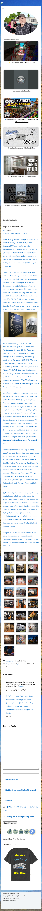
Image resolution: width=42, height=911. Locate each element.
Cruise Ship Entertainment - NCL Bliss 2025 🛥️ (21, 148)
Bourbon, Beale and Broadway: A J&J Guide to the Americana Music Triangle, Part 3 (20, 684)
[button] (9, 556)
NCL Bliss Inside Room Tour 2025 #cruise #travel (22, 176)
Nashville (14, 664)
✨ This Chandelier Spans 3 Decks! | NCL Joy (22, 62)
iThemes (16, 898)
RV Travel (30, 664)
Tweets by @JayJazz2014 (10, 220)
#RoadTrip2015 (20, 661)
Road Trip (22, 664)
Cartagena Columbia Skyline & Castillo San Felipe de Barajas (22, 205)
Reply (8, 716)
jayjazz (8, 230)
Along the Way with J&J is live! (21, 91)
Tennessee (9, 667)
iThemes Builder (7, 898)
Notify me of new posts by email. (21, 816)
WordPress (13, 900)
